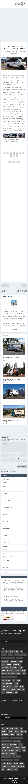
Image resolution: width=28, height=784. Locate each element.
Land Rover (13, 667)
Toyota (15, 686)
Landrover (5, 667)
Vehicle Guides (6, 560)
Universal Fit (20, 689)
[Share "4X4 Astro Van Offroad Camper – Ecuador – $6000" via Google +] (11, 152)
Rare (23, 673)
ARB (21, 651)
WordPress (14, 780)
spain (4, 549)
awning (4, 655)
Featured (5, 511)
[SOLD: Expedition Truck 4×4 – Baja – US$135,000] (14, 391)
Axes (4, 489)
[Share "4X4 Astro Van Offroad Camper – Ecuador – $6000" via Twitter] (8, 152)
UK (3, 553)
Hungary (5, 521)
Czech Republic (6, 507)
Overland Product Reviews (9, 532)
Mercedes (9, 670)
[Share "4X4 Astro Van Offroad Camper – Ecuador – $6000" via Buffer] (22, 152)
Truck (21, 686)
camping (17, 655)
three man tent (6, 686)
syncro (17, 683)
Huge (20, 661)
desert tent (5, 658)
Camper (11, 655)
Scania (18, 680)
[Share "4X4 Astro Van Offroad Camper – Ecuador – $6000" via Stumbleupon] (11, 155)
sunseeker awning (7, 683)
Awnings (5, 486)
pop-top (18, 673)
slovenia (5, 546)
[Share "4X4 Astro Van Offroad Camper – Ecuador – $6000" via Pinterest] (16, 152)
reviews (5, 539)
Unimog (13, 689)
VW (16, 692)
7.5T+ (11, 651)
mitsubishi (17, 670)
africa (16, 651)
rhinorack (5, 677)
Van (3, 692)
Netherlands (6, 528)
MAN (3, 670)
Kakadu (9, 664)
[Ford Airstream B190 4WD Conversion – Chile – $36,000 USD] (14, 346)
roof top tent (6, 680)
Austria (5, 482)
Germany (5, 518)
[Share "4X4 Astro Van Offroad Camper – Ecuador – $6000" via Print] (16, 155)
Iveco (3, 664)
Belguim (5, 493)
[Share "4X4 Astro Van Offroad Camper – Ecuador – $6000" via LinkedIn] (19, 152)
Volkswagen (9, 692)
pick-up (4, 673)
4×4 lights (5, 479)
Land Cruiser (16, 664)
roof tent (13, 677)
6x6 (7, 651)
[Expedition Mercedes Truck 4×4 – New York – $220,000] (14, 411)
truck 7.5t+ (5, 689)
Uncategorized (6, 556)
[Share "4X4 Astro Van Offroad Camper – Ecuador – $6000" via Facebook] (5, 152)
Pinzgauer (11, 673)
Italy (4, 525)
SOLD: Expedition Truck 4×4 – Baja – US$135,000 (13, 401)
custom (23, 655)
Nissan (24, 670)
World (20, 51)
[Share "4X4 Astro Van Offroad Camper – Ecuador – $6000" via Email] (14, 155)
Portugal (5, 535)
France (4, 514)
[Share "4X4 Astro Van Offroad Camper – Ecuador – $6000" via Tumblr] (14, 152)
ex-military (5, 661)
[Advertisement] (14, 23)
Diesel (13, 658)
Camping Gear (6, 503)
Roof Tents (6, 542)
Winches (5, 563)
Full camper (14, 661)
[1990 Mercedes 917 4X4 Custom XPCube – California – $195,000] (14, 369)
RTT (14, 680)
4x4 (3, 651)
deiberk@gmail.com (12, 139)
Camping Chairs (7, 500)
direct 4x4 (19, 658)
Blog (4, 496)
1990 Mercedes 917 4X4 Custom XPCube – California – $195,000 (12, 380)
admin (9, 51)
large (20, 667)
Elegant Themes (13, 778)
